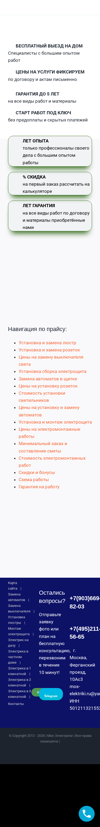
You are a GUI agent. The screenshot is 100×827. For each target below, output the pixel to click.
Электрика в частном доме (18, 656)
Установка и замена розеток (49, 349)
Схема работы (34, 479)
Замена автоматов (16, 597)
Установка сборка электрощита (52, 371)
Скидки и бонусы (37, 472)
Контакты (16, 704)
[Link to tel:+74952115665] (79, 7)
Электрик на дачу (18, 642)
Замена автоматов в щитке (48, 378)
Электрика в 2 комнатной (19, 682)
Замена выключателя (19, 608)
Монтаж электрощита (19, 631)
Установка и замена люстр (47, 342)
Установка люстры (16, 620)
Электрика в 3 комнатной (19, 694)
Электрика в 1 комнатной (19, 671)
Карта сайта (12, 585)
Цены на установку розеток (48, 386)
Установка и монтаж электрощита (55, 422)
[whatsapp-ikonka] (67, 5)
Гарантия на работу (39, 486)
